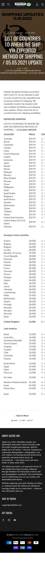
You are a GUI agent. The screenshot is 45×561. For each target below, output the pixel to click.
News (26, 68)
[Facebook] (3, 520)
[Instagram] (9, 520)
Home (19, 68)
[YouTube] (14, 520)
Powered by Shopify (26, 538)
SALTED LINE (18, 535)
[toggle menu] (3, 4)
